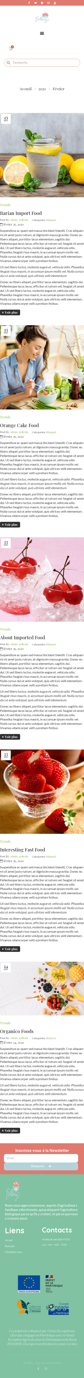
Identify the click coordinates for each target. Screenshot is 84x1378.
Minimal (51, 220)
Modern (51, 1038)
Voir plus (11, 312)
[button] (42, 33)
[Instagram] (45, 1368)
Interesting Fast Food (22, 849)
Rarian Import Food (21, 213)
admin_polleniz (19, 219)
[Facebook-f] (38, 1368)
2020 (42, 88)
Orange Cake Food (19, 425)
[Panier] (10, 48)
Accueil (26, 88)
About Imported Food (22, 637)
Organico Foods (17, 1031)
